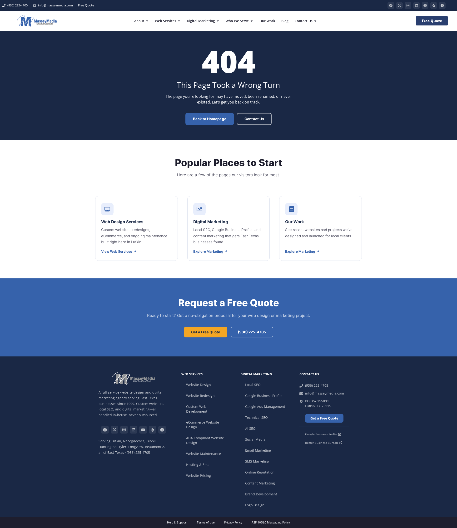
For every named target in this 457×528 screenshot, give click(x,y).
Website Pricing (198, 475)
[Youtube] (425, 5)
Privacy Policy (233, 522)
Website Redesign (200, 395)
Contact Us (254, 119)
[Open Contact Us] (315, 20)
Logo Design (254, 505)
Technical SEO (256, 417)
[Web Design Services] (136, 228)
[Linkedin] (416, 5)
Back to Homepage (209, 119)
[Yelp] (433, 5)
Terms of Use (206, 522)
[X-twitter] (399, 5)
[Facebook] (390, 5)
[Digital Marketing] (229, 228)
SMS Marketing (257, 461)
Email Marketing (258, 450)
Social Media (255, 439)
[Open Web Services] (179, 20)
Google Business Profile (263, 395)
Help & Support (177, 522)
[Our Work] (320, 228)
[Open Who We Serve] (251, 20)
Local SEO (253, 384)
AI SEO (250, 428)
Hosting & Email (198, 464)
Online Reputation (259, 472)
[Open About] (147, 20)
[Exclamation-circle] (442, 5)
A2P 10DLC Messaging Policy (271, 522)
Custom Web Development (196, 409)
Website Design (198, 384)
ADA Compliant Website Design (205, 440)
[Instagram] (408, 5)
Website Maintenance (203, 453)
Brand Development (261, 494)
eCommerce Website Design (202, 424)
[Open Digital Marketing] (217, 20)
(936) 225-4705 (252, 332)
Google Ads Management (265, 406)
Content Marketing (260, 483)
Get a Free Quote (205, 332)
